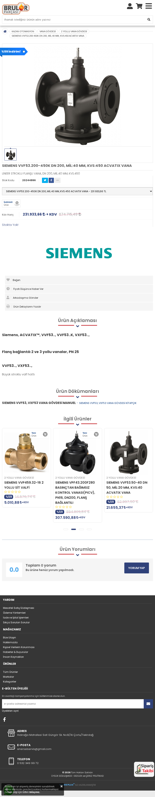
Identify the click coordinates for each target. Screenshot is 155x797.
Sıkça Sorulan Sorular (16, 622)
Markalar (8, 676)
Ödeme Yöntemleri (14, 612)
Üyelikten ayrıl (10, 710)
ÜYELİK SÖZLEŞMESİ (61, 775)
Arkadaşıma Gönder (25, 297)
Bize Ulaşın (9, 637)
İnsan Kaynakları (13, 657)
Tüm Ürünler (10, 672)
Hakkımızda (10, 642)
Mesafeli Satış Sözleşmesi (18, 608)
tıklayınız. (34, 792)
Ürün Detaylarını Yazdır (27, 306)
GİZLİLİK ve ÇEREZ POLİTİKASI (89, 775)
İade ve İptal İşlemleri (16, 617)
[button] (66, 529)
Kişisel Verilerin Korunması (19, 647)
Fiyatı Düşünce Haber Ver (28, 289)
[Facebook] (4, 719)
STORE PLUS (66, 784)
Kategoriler (9, 681)
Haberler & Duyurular (15, 652)
